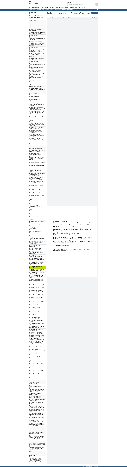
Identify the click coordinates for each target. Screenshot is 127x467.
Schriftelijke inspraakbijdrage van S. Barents (36, 209)
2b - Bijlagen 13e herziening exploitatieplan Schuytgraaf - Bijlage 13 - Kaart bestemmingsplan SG (36, 131)
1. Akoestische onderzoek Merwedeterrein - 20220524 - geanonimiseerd (34, 308)
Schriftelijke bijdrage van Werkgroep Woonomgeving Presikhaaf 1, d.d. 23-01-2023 (36, 263)
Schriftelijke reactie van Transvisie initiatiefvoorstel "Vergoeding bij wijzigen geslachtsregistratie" (36, 186)
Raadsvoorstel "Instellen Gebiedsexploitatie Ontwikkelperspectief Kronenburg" (36, 67)
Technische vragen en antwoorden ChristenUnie (36, 80)
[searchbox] (81, 4)
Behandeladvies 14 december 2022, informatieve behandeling (36, 394)
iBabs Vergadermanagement (87, 466)
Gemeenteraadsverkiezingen (37, 7)
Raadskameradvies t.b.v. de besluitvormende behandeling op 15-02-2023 (37, 64)
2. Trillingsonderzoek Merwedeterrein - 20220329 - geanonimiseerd (36, 312)
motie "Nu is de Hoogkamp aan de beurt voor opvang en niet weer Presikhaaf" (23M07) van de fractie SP (37, 242)
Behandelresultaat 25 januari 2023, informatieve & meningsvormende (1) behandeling (36, 218)
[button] (96, 4)
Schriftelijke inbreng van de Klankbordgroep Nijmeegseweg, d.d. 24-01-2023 (36, 359)
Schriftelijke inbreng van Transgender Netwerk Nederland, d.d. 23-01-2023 (36, 190)
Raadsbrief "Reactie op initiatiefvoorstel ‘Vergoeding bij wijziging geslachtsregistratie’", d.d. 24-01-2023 (37, 205)
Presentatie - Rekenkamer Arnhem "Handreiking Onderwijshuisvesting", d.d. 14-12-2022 (37, 414)
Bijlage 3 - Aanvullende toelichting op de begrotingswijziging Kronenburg (37, 74)
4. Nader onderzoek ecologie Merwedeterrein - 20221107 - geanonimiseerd (37, 318)
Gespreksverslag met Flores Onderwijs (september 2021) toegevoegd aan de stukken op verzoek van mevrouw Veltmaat (36, 406)
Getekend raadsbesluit (35, 35)
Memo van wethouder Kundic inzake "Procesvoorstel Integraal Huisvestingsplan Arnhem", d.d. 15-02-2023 (36, 424)
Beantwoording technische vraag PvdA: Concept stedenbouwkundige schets (37, 270)
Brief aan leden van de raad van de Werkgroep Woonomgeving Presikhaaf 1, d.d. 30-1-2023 (37, 276)
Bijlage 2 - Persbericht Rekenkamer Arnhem (36, 403)
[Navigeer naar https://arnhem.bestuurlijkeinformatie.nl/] (33, 3)
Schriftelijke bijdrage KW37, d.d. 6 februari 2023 (36, 295)
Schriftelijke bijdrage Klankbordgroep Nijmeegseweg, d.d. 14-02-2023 (36, 378)
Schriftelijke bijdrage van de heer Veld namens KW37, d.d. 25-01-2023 (36, 273)
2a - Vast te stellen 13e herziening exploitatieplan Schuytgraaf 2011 (36, 128)
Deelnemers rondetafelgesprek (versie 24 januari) (36, 202)
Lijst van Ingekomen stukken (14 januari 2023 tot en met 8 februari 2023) (37, 54)
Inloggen (95, 466)
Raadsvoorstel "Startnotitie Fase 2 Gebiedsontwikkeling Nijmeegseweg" (36, 347)
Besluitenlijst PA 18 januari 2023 (36, 41)
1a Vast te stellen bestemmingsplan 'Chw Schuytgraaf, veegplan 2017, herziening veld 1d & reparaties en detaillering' (37, 108)
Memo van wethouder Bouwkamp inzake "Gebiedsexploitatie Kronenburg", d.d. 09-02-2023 (37, 83)
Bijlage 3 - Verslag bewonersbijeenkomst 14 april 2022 (35, 256)
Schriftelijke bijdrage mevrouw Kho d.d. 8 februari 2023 (36, 324)
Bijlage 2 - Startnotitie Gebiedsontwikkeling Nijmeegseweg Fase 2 (37, 356)
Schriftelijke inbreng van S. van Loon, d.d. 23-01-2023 (36, 193)
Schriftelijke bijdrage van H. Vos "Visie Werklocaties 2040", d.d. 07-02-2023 (36, 327)
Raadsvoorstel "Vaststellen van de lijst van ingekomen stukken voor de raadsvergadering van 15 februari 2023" (36, 50)
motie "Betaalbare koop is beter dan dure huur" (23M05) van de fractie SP (37, 234)
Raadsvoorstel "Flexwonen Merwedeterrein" (34, 246)
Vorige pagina (95, 12)
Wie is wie (58, 7)
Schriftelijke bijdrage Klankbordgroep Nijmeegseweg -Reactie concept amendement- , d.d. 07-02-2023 (36, 375)
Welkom (30, 7)
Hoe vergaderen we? (65, 7)
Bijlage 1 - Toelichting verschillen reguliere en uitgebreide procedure (35, 249)
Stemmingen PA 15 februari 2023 (36, 15)
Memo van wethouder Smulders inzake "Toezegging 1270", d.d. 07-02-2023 (36, 305)
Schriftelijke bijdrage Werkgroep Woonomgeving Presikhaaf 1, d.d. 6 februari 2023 (36, 291)
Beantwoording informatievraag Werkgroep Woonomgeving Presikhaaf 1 (36, 333)
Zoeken (68, 2)
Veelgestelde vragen (73, 7)
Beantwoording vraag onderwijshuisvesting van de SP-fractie (36, 421)
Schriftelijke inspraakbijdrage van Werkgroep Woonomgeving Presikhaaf (36, 267)
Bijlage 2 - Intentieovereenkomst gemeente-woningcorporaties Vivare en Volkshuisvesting (36, 252)
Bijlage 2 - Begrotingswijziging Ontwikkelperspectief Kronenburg (35, 71)
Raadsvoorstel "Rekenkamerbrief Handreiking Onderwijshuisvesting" (35, 397)
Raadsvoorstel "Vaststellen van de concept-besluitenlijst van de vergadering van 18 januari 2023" (37, 38)
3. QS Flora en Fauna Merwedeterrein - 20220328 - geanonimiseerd (36, 315)
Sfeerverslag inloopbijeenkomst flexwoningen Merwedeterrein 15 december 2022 (36, 259)
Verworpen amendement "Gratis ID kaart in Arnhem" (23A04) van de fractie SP (37, 163)
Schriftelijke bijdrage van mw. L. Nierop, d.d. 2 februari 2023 (37, 288)
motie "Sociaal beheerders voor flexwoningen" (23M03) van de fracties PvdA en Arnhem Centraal (37, 227)
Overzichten (52, 7)
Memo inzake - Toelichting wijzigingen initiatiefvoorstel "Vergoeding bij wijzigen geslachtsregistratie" (36, 182)
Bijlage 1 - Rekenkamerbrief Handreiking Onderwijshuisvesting (37, 400)
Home (35, 9)
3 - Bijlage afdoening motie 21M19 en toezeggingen (36, 144)
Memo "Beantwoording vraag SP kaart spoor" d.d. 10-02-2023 (36, 330)
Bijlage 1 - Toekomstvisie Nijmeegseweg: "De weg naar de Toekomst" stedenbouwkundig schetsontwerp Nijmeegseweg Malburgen (37, 351)
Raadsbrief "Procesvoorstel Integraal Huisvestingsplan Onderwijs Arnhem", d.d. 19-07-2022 (36, 410)
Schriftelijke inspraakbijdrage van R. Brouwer (36, 214)
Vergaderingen (46, 7)
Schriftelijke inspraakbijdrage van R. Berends (36, 212)
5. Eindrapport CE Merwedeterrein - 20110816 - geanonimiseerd (36, 321)
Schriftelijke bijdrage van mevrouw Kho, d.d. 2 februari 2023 (37, 285)
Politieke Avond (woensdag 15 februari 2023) (48, 9)
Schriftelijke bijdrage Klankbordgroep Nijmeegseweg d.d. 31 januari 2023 (36, 368)
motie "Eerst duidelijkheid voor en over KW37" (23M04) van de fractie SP (36, 231)
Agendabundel (33, 12)
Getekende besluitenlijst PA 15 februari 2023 (36, 18)
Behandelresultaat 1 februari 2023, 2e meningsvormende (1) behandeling (36, 302)
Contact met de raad (81, 7)
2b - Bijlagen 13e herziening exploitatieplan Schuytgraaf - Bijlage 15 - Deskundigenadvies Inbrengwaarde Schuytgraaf (36, 140)
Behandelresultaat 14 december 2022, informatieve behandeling (36, 418)
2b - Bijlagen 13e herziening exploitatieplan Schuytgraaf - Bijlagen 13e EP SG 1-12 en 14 (37, 135)
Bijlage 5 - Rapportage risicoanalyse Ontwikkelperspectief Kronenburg (36, 77)
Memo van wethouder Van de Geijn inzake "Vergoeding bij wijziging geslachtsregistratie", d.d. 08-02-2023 (36, 178)
